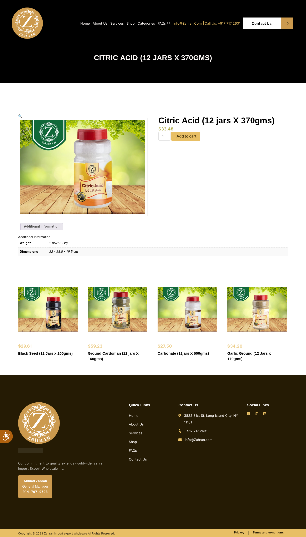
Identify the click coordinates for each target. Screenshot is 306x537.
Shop (131, 23)
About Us (100, 23)
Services (117, 23)
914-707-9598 (35, 492)
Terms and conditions (268, 532)
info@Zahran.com (187, 23)
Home (85, 23)
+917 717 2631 (196, 431)
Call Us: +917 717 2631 (222, 23)
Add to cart (187, 136)
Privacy (239, 532)
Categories (146, 23)
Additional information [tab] (41, 226)
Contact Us (262, 23)
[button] (20, 116)
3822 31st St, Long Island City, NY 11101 (211, 418)
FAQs (162, 23)
